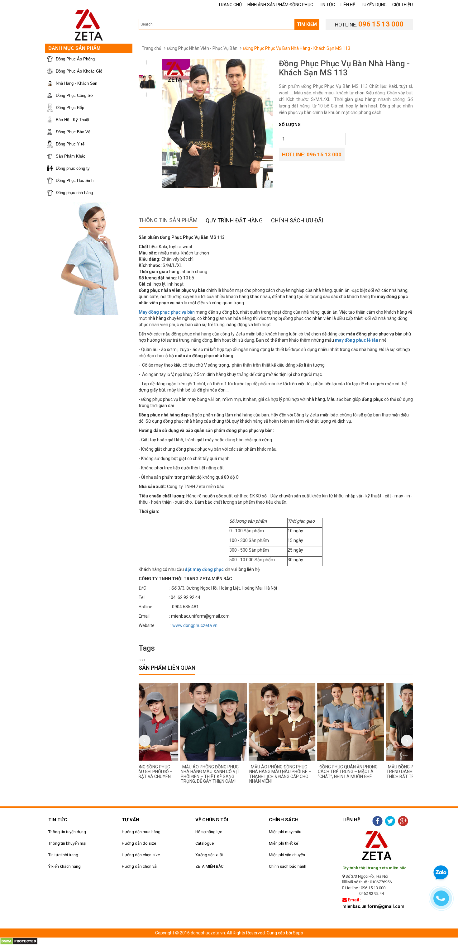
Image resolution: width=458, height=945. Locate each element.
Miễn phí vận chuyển (287, 854)
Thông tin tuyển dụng (67, 831)
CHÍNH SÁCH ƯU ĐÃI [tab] (297, 220)
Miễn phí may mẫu (285, 831)
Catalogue (204, 843)
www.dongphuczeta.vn (194, 625)
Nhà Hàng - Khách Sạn (76, 83)
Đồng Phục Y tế (70, 144)
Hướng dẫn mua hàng (141, 831)
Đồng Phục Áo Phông (75, 59)
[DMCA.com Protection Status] (19, 940)
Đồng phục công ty (73, 168)
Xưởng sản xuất (209, 854)
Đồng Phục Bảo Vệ (73, 132)
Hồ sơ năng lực (208, 831)
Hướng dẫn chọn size (141, 854)
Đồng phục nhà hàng (74, 192)
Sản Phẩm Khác (70, 156)
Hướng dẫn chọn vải (139, 866)
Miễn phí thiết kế (283, 843)
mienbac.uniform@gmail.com (373, 906)
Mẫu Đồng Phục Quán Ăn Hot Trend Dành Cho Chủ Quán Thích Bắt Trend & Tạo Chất (378, 771)
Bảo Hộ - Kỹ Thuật (72, 119)
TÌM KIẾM (307, 24)
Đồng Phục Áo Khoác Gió (79, 71)
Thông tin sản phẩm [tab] (168, 220)
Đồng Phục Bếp (70, 107)
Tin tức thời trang (63, 854)
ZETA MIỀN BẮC (209, 866)
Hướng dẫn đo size (139, 843)
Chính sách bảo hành (287, 866)
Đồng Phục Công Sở (74, 95)
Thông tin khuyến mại (67, 843)
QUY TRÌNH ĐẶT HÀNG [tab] (234, 220)
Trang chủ (151, 48)
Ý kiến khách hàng (64, 866)
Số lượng (290, 124)
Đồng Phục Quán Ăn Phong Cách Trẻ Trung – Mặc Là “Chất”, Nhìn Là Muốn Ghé (307, 771)
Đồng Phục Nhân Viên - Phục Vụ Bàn (202, 48)
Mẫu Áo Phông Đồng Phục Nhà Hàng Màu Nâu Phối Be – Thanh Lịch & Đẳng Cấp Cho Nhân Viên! (240, 774)
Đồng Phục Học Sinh (74, 180)
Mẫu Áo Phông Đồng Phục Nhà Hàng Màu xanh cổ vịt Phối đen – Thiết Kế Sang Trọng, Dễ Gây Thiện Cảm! (169, 774)
